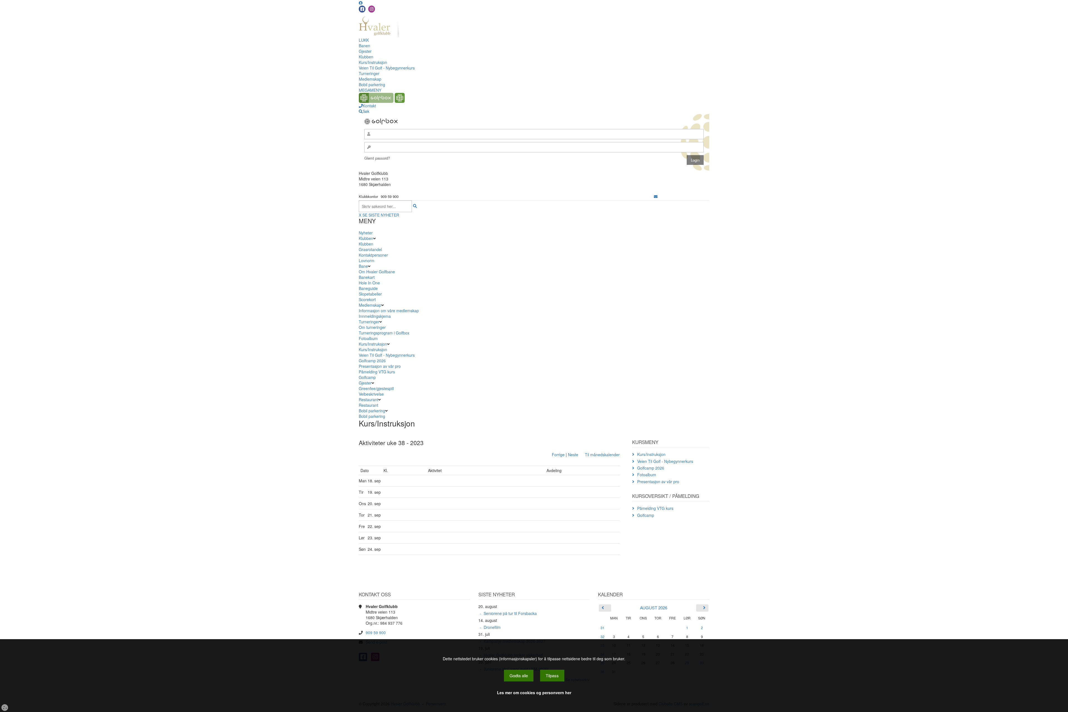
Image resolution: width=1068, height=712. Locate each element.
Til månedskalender (602, 454)
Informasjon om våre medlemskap (389, 310)
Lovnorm (366, 260)
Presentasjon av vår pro (380, 366)
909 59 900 (376, 632)
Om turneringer (372, 327)
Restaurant (368, 399)
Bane (363, 266)
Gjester (365, 51)
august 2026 (653, 608)
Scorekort (367, 299)
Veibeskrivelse (371, 394)
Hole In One (369, 283)
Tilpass (552, 675)
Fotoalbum (368, 338)
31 (602, 627)
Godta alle (519, 675)
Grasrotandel (370, 249)
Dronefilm (492, 627)
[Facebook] (362, 9)
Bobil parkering (372, 84)
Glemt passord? (377, 158)
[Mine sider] (361, 3)
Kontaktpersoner (373, 255)
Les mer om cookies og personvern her (534, 692)
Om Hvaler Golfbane (377, 271)
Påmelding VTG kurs (377, 371)
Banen (364, 45)
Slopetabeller (370, 294)
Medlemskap (370, 79)
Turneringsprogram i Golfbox (384, 333)
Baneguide (368, 288)
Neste (573, 454)
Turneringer (369, 73)
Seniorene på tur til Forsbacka (510, 613)
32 (602, 636)
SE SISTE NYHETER (380, 215)
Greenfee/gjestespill (376, 388)
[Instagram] (371, 9)
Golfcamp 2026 (372, 360)
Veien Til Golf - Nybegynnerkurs (387, 68)
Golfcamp (367, 377)
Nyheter (366, 232)
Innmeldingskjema (375, 316)
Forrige (558, 454)
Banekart (367, 277)
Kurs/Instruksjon (373, 62)
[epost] (655, 196)
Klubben (366, 56)
